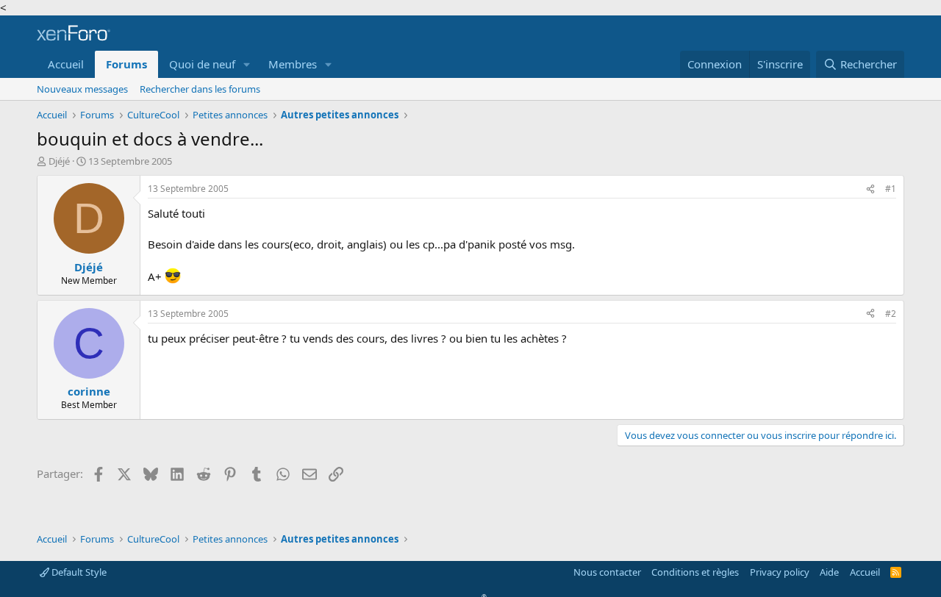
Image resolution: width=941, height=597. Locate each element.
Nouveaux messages (82, 89)
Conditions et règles (695, 572)
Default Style (78, 572)
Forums (126, 64)
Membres (292, 64)
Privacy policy (779, 572)
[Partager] (870, 189)
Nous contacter (607, 572)
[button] (247, 64)
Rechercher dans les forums (200, 89)
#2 (890, 313)
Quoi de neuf (202, 64)
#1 (890, 188)
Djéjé (59, 161)
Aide (829, 572)
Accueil (66, 64)
